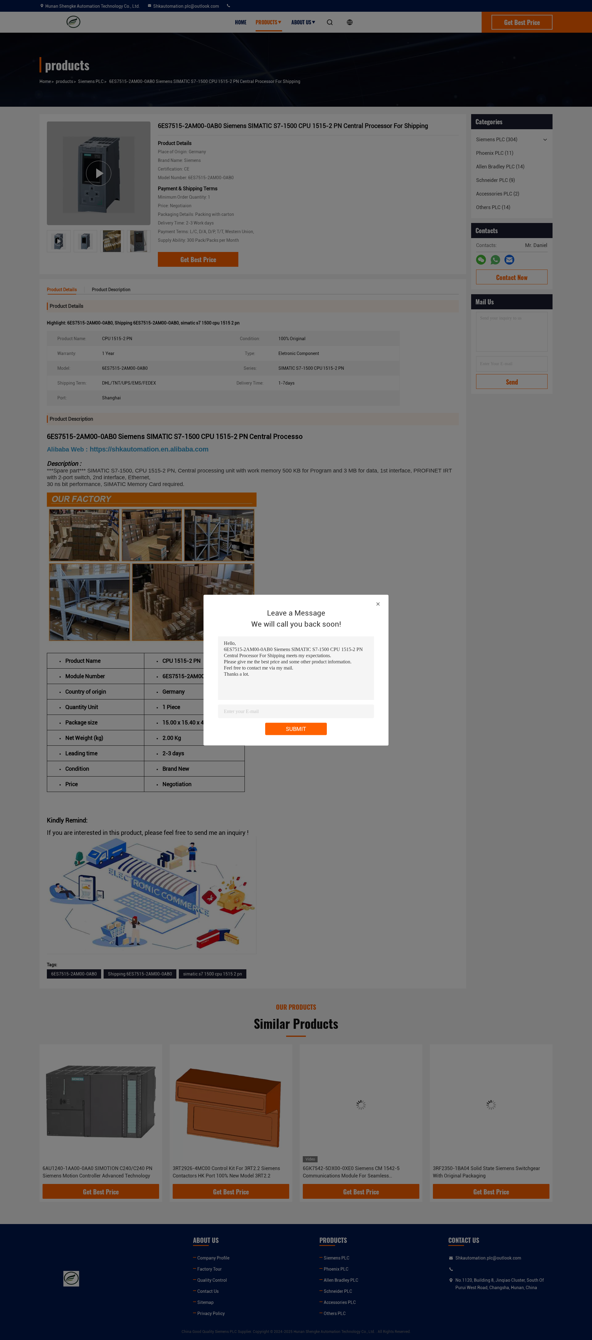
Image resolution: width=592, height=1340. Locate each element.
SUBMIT (296, 728)
